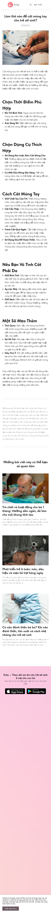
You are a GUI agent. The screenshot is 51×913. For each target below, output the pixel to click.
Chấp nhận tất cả (10, 908)
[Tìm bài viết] (30, 5)
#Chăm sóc (25, 25)
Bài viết (38, 5)
